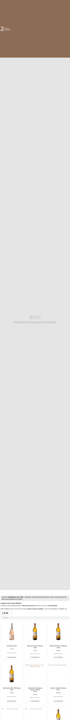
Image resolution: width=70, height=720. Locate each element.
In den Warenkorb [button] (11, 657)
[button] (68, 29)
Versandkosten (12, 652)
